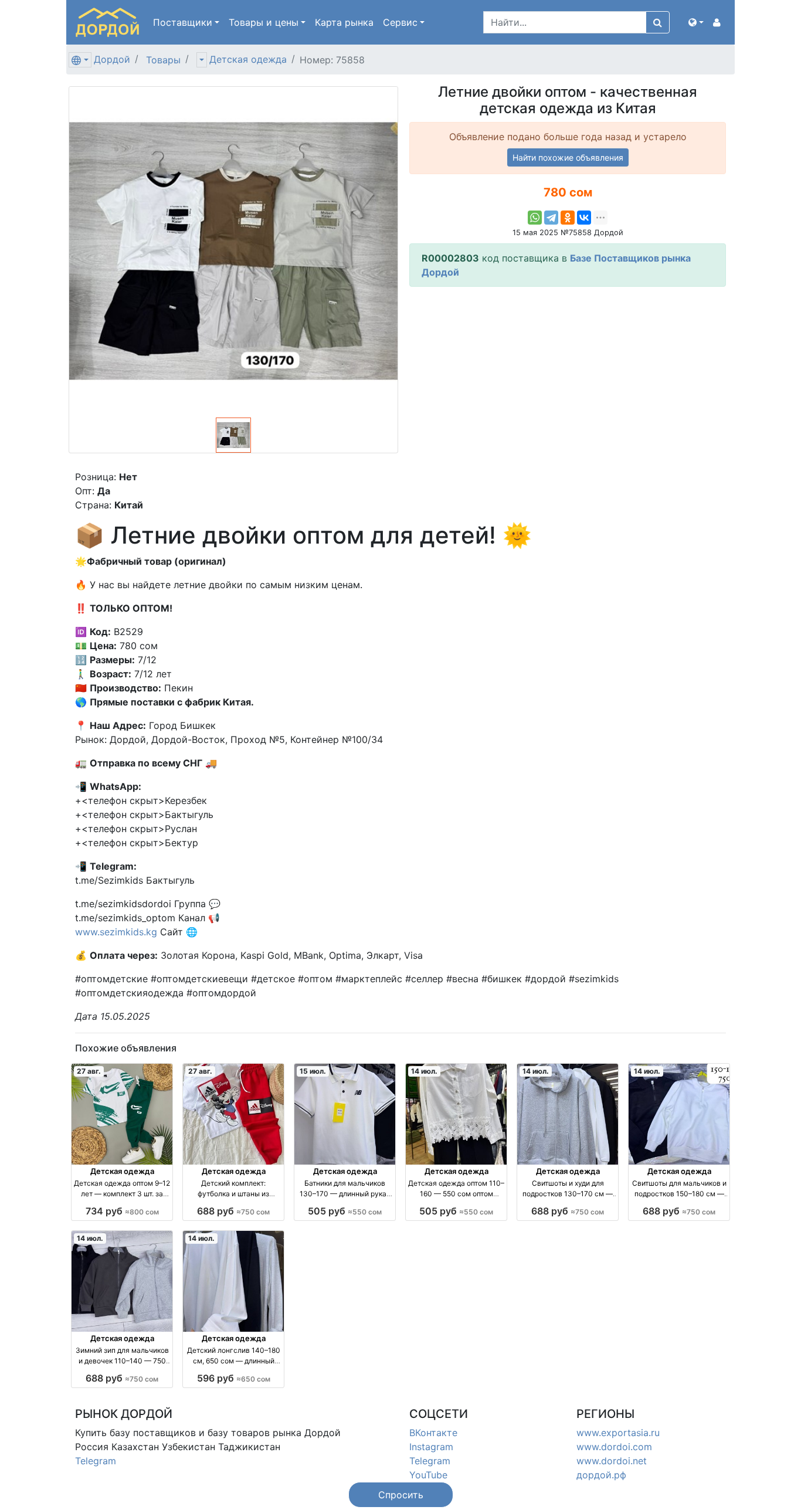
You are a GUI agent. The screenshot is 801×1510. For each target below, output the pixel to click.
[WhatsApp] (535, 218)
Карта (344, 22)
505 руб (345, 1211)
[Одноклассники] (568, 218)
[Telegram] (551, 218)
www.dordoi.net (611, 1461)
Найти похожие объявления (567, 157)
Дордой (112, 59)
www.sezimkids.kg (116, 932)
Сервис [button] (400, 22)
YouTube (428, 1475)
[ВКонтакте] (584, 218)
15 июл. (313, 1071)
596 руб (233, 1378)
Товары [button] (263, 22)
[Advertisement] (567, 378)
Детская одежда (248, 59)
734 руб (122, 1211)
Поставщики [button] (182, 22)
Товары (163, 60)
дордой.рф (601, 1475)
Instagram (431, 1447)
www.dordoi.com (614, 1447)
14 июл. (424, 1071)
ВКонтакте (433, 1432)
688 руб (233, 1211)
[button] (696, 22)
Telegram (95, 1461)
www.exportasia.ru (618, 1432)
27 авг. (89, 1071)
